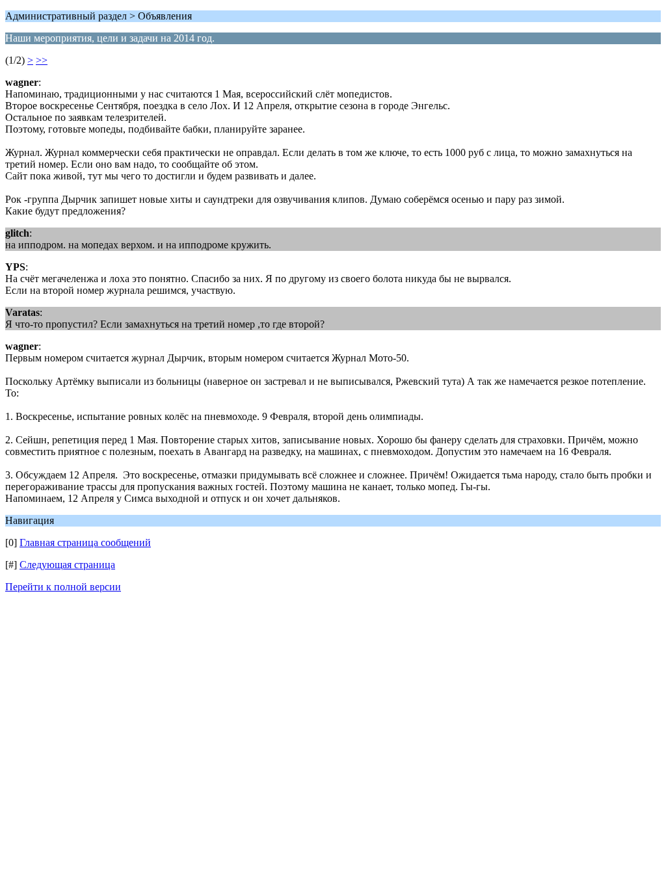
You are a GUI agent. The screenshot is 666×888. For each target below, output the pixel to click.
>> (41, 60)
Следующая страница (67, 564)
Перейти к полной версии (63, 586)
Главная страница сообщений (85, 542)
